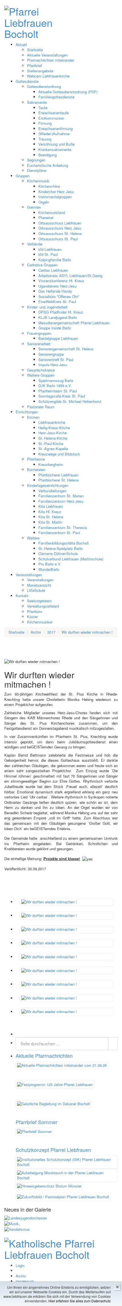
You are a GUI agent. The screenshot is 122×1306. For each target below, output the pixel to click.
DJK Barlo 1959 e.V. (55, 385)
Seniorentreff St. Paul (55, 359)
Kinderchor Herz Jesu (56, 191)
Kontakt (22, 595)
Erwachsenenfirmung (55, 128)
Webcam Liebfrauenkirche (48, 76)
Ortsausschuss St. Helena (60, 233)
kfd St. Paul (48, 254)
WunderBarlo (48, 569)
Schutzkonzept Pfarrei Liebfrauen (53, 1149)
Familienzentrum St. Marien (61, 495)
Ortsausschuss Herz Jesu (59, 228)
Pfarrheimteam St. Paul (57, 391)
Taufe (42, 107)
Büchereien (36, 469)
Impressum (25, 1281)
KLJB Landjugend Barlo (57, 317)
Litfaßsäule (36, 590)
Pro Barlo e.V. (49, 564)
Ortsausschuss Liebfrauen (59, 223)
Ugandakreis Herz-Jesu (57, 286)
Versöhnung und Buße (56, 144)
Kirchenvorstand (51, 212)
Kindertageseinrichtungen (47, 485)
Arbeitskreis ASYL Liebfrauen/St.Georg (70, 275)
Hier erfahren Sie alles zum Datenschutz (80, 1300)
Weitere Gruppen (40, 375)
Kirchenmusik (38, 181)
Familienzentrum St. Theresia (62, 527)
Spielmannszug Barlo (55, 380)
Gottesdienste (27, 81)
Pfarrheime (36, 459)
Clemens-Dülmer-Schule (58, 553)
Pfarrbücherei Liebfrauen (58, 475)
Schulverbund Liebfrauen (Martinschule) (70, 559)
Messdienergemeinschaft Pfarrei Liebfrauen (74, 322)
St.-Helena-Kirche (52, 438)
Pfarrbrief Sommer (36, 1122)
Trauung (44, 139)
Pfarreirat (45, 217)
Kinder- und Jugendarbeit (47, 307)
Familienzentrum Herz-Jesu (60, 501)
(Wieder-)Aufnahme (54, 133)
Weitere (33, 538)
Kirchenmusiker (39, 622)
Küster (32, 616)
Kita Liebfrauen (50, 506)
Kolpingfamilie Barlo (54, 259)
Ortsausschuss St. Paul (58, 238)
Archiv (21, 1276)
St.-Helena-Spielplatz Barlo (60, 548)
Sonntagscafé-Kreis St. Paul (61, 396)
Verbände (34, 244)
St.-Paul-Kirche (50, 443)
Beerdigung (47, 154)
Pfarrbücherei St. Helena (58, 480)
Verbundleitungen (52, 490)
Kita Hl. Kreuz (49, 511)
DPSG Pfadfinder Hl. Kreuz (60, 312)
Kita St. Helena (50, 516)
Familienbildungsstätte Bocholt (63, 543)
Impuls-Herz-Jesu (52, 364)
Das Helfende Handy (55, 291)
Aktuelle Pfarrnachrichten (44, 1055)
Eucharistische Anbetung (47, 165)
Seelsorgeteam (39, 600)
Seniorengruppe (51, 354)
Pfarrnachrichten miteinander (50, 60)
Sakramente (37, 102)
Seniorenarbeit (39, 343)
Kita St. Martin (50, 522)
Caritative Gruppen (42, 264)
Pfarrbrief (34, 65)
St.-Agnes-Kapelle (53, 448)
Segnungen (36, 160)
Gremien (34, 207)
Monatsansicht (39, 585)
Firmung (45, 123)
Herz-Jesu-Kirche (52, 432)
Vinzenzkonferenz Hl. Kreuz (61, 280)
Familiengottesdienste (56, 97)
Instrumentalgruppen (55, 196)
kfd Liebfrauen (50, 249)
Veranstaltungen (29, 574)
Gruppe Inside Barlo (54, 328)
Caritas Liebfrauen (53, 270)
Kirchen (33, 417)
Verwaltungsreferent (43, 606)
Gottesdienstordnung (44, 86)
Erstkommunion (51, 118)
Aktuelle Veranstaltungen (47, 55)
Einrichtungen (27, 412)
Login (20, 1265)
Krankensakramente (54, 149)
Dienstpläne (36, 170)
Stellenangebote (40, 71)
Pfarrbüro (34, 611)
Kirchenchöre (49, 186)
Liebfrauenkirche (51, 422)
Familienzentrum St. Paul (59, 532)
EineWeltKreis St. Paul (57, 301)
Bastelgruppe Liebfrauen (58, 338)
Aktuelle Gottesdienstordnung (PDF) (68, 91)
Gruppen (23, 175)
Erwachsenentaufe (53, 112)
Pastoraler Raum (40, 406)
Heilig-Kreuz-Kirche (54, 427)
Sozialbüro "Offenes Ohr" (58, 296)
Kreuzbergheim (50, 464)
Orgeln (43, 202)
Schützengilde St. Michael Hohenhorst (69, 401)
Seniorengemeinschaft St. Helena (65, 348)
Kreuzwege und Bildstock (59, 454)
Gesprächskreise (41, 370)
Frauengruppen (39, 333)
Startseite (35, 49)
